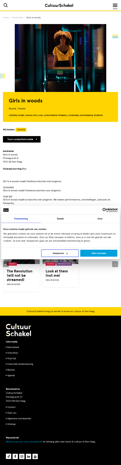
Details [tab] (60, 218)
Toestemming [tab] (21, 218)
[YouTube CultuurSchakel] (35, 456)
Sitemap (11, 424)
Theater (21, 130)
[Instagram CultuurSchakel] (21, 456)
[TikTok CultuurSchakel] (8, 456)
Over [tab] (100, 218)
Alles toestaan (98, 253)
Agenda (11, 375)
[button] (6, 264)
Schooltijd (12, 353)
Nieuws (11, 369)
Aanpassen (58, 253)
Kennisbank (13, 347)
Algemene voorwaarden (19, 418)
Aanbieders (17, 17)
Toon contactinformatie (20, 139)
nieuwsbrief (24, 441)
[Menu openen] (115, 5)
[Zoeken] (6, 5)
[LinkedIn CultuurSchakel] (28, 456)
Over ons (11, 413)
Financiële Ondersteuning (20, 364)
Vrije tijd (11, 358)
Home (6, 17)
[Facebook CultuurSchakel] (15, 456)
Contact (11, 407)
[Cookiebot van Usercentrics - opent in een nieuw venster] (105, 210)
